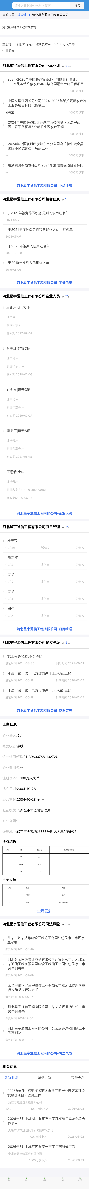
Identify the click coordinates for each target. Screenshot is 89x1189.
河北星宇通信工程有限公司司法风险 (31, 924)
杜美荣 (9, 112)
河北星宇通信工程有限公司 (50, 15)
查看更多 (44, 911)
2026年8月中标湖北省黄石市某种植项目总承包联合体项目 (46, 1121)
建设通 (24, 15)
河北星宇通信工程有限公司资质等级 (31, 642)
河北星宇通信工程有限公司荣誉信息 (31, 199)
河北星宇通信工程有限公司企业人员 (31, 296)
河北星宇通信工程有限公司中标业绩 (31, 65)
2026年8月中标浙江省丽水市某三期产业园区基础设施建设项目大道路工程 (46, 1093)
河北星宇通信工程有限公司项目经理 (31, 527)
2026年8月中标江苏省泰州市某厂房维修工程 (41, 1147)
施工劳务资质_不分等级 (25, 656)
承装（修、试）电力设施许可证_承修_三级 (40, 690)
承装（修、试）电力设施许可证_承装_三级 (39, 673)
